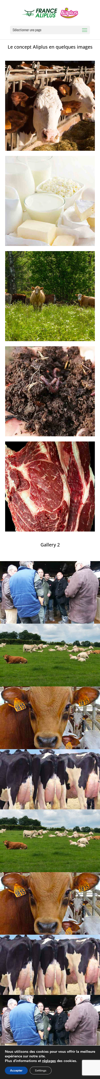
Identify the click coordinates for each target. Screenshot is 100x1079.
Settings (40, 1070)
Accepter (16, 1070)
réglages (49, 1061)
